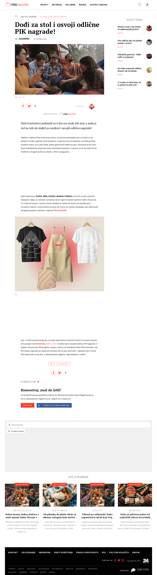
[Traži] (139, 4)
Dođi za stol (63, 364)
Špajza (120, 61)
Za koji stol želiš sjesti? (53, 17)
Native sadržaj (29, 17)
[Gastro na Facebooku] (115, 560)
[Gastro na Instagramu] (122, 560)
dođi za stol (51, 343)
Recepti (120, 33)
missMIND (24, 38)
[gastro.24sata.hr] (17, 4)
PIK (52, 364)
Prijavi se (27, 405)
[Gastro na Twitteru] (119, 560)
